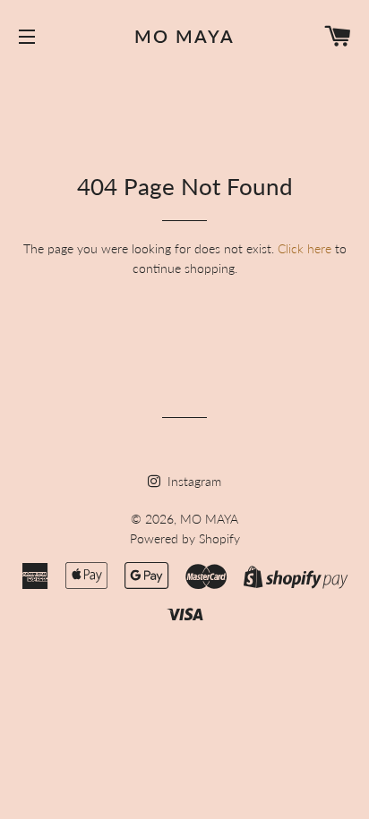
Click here (304, 248)
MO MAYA (184, 36)
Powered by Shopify (185, 538)
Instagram (192, 481)
